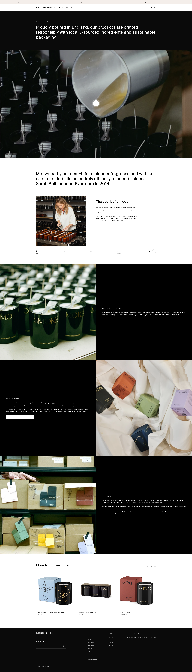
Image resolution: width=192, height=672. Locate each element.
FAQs (89, 651)
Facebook (111, 642)
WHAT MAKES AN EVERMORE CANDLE (20, 417)
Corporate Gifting (92, 645)
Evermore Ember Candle (126, 612)
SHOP (60, 7)
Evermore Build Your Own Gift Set (87, 612)
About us (90, 640)
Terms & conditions (93, 659)
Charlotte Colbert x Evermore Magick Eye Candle (51, 612)
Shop (89, 637)
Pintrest (111, 645)
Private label (91, 642)
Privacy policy (91, 657)
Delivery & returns (92, 654)
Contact (111, 637)
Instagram (111, 640)
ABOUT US (69, 7)
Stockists (90, 648)
